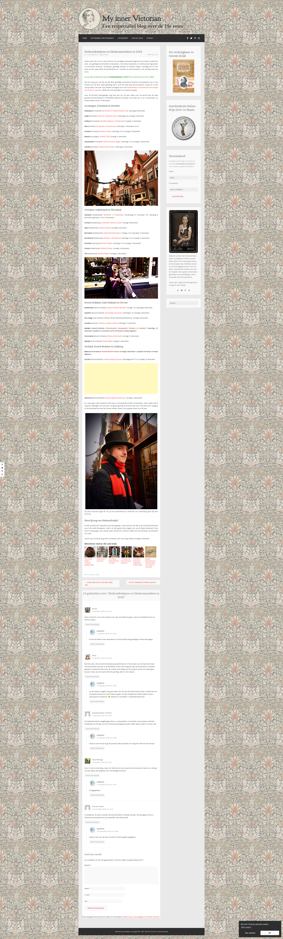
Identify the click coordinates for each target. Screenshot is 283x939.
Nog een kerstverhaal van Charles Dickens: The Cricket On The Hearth (150, 563)
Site (85, 901)
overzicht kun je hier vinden (143, 77)
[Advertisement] (121, 378)
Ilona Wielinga (97, 760)
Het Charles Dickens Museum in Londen (114, 561)
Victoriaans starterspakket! (102, 38)
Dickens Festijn (105, 131)
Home (84, 38)
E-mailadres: (173, 183)
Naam (87, 888)
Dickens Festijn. (107, 243)
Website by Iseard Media (122, 931)
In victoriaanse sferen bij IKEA (143, 582)
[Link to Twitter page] (191, 38)
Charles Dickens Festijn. (111, 351)
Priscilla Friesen (98, 806)
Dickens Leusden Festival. (108, 323)
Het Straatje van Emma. (113, 313)
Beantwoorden (92, 625)
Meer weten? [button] (246, 927)
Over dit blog (137, 38)
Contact (150, 38)
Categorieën (123, 38)
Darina (94, 609)
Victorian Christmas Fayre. (107, 116)
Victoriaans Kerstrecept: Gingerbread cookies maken (137, 562)
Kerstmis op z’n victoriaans (101, 560)
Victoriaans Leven (92, 575)
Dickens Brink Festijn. (107, 147)
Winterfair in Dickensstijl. (113, 215)
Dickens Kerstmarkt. (114, 336)
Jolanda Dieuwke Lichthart (102, 713)
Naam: (171, 171)
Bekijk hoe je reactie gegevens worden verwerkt (141, 917)
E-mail (87, 895)
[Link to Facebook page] (187, 38)
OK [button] (270, 933)
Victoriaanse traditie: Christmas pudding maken (89, 562)
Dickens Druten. (106, 248)
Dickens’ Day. (105, 136)
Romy (94, 656)
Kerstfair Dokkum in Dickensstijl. (112, 121)
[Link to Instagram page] (199, 38)
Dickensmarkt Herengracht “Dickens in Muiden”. (126, 328)
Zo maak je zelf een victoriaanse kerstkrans (126, 561)
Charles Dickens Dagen (111, 141)
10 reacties (154, 55)
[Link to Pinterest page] (195, 38)
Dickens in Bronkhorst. (112, 238)
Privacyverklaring (162, 931)
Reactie (87, 865)
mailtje (182, 285)
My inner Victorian (131, 18)
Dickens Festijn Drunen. (113, 359)
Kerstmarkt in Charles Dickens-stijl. (115, 111)
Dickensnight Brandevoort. (115, 398)
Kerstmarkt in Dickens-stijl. (106, 126)
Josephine (104, 55)
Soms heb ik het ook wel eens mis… (99, 583)
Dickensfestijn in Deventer (136, 87)
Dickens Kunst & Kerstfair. (116, 307)
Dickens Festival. (104, 228)
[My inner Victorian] (89, 29)
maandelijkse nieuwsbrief (185, 164)
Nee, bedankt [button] (250, 933)
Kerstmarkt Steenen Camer (111, 223)
